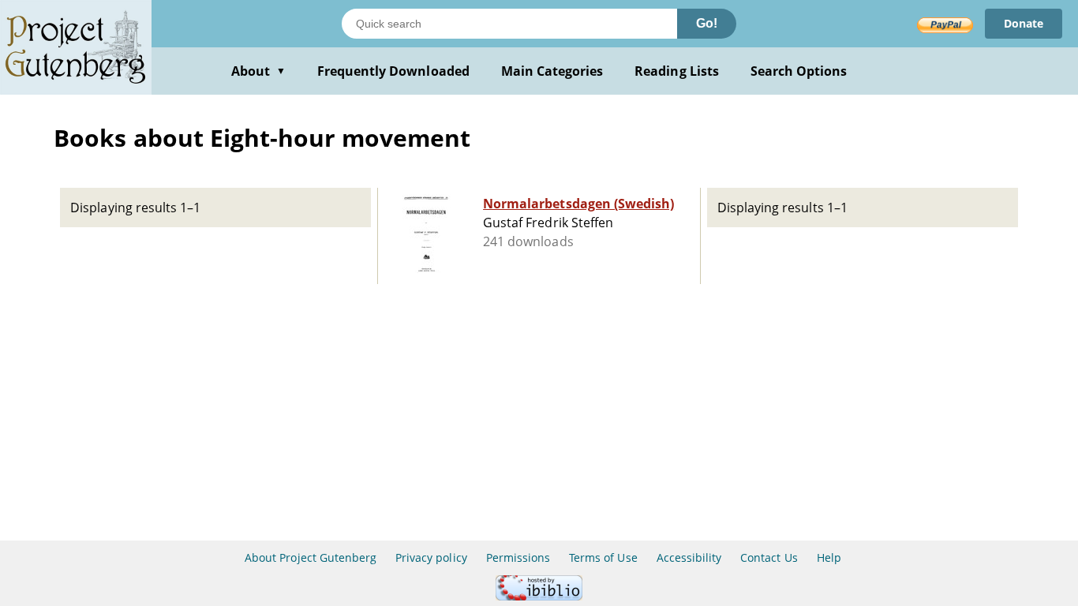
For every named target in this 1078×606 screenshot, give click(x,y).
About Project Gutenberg (310, 557)
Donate (1023, 23)
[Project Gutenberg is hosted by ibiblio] (539, 596)
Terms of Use (603, 557)
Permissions (518, 557)
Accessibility (689, 557)
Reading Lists (676, 71)
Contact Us (768, 557)
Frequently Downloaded (393, 71)
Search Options (799, 71)
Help (829, 557)
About (258, 71)
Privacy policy (431, 557)
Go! (706, 23)
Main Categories (552, 71)
